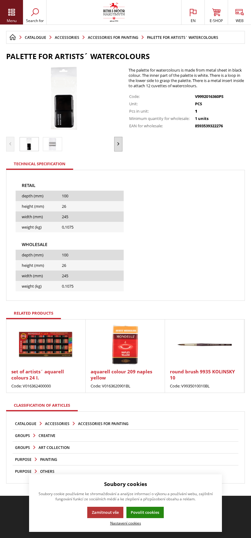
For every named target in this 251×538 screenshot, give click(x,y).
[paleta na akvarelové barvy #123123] (64, 98)
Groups (22, 435)
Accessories (57, 423)
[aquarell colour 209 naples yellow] (125, 344)
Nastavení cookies (125, 523)
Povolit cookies (145, 512)
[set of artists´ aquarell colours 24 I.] (46, 344)
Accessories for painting (103, 423)
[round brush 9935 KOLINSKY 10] (204, 344)
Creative (47, 435)
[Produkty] (114, 12)
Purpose (23, 459)
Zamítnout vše (105, 512)
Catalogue (25, 423)
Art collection (54, 447)
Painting (48, 459)
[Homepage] (12, 37)
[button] (118, 144)
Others (47, 471)
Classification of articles (42, 405)
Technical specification (40, 163)
